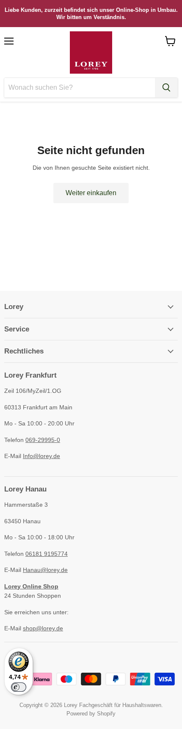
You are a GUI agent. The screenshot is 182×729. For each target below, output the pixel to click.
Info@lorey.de (41, 456)
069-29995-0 (42, 439)
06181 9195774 (46, 553)
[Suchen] (166, 87)
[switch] (18, 687)
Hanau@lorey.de (45, 569)
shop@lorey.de (43, 628)
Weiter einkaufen (91, 192)
